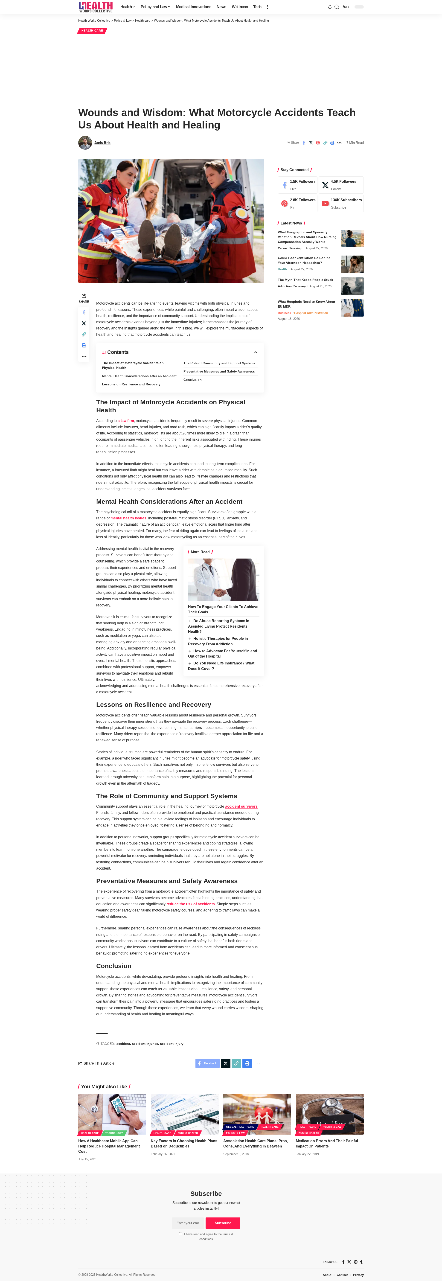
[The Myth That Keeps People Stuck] (352, 286)
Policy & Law (235, 1133)
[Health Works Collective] (95, 7)
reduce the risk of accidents (190, 904)
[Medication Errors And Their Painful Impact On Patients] (330, 1114)
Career (282, 248)
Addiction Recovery (292, 286)
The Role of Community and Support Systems (219, 363)
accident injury (171, 1043)
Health (282, 269)
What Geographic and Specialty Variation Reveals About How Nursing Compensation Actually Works (307, 237)
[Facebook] (297, 185)
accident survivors (241, 806)
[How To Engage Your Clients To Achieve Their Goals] (223, 580)
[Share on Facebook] (303, 142)
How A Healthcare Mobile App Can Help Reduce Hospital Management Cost (109, 1146)
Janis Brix (102, 143)
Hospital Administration (311, 313)
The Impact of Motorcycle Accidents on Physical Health (133, 365)
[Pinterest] (297, 204)
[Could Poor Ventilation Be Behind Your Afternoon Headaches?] (352, 264)
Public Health (188, 1133)
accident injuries (145, 1043)
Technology (114, 1133)
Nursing (296, 248)
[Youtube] (341, 204)
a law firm (126, 421)
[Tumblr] (361, 1262)
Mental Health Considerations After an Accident (139, 376)
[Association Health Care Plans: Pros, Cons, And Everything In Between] (257, 1114)
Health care (92, 30)
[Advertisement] (221, 69)
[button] (267, 7)
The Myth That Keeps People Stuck (305, 280)
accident (123, 1043)
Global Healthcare (240, 1127)
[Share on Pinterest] (318, 142)
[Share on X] (311, 142)
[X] (341, 185)
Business (284, 313)
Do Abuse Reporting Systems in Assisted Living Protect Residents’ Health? (218, 626)
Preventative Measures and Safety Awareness (219, 371)
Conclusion (192, 379)
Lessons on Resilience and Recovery (131, 384)
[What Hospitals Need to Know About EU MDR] (352, 308)
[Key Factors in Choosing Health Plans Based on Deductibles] (185, 1114)
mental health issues (128, 518)
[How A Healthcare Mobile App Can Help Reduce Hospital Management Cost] (112, 1114)
